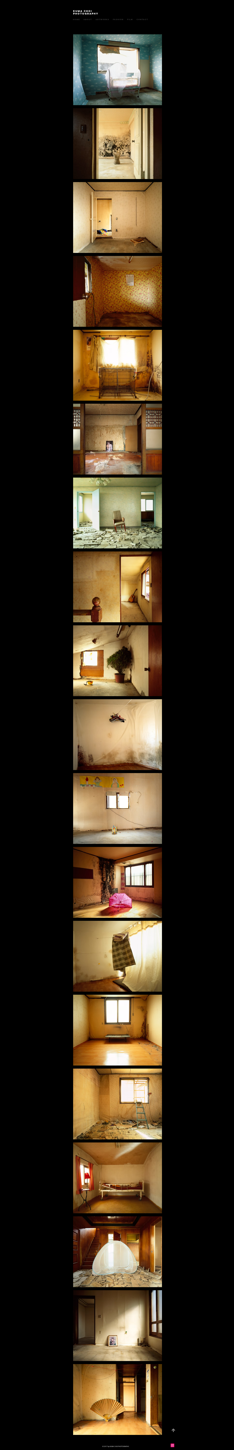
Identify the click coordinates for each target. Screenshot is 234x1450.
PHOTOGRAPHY (85, 13)
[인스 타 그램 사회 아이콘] (172, 1445)
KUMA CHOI (82, 11)
